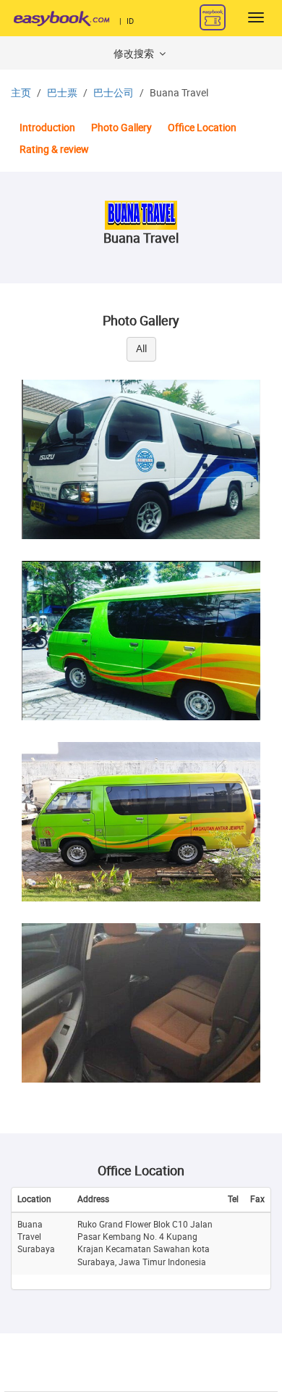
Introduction (47, 128)
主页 (21, 93)
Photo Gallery (121, 128)
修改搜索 (135, 54)
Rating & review (54, 149)
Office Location (202, 128)
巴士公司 (113, 93)
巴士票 (62, 93)
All (141, 349)
